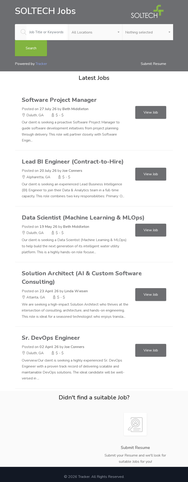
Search (31, 48)
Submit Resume (153, 63)
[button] (95, 32)
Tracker (41, 63)
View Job (151, 112)
